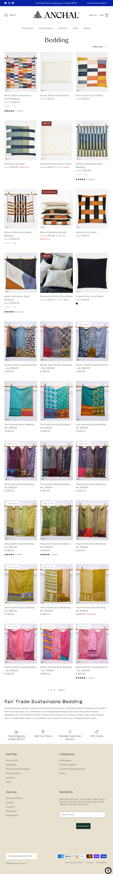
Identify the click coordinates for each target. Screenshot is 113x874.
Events (10, 802)
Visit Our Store (14, 798)
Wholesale (65, 760)
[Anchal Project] (56, 15)
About (87, 28)
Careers (10, 807)
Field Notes (12, 815)
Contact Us (12, 760)
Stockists (11, 811)
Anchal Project (19, 863)
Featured (27, 28)
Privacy (89, 862)
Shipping (11, 765)
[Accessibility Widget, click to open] (108, 870)
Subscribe (83, 826)
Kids (75, 28)
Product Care (13, 773)
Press (62, 773)
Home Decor (46, 28)
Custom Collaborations (72, 769)
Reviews (10, 778)
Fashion (62, 28)
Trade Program (67, 765)
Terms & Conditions (74, 862)
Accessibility (101, 862)
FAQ (8, 782)
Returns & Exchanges (18, 769)
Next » (62, 690)
